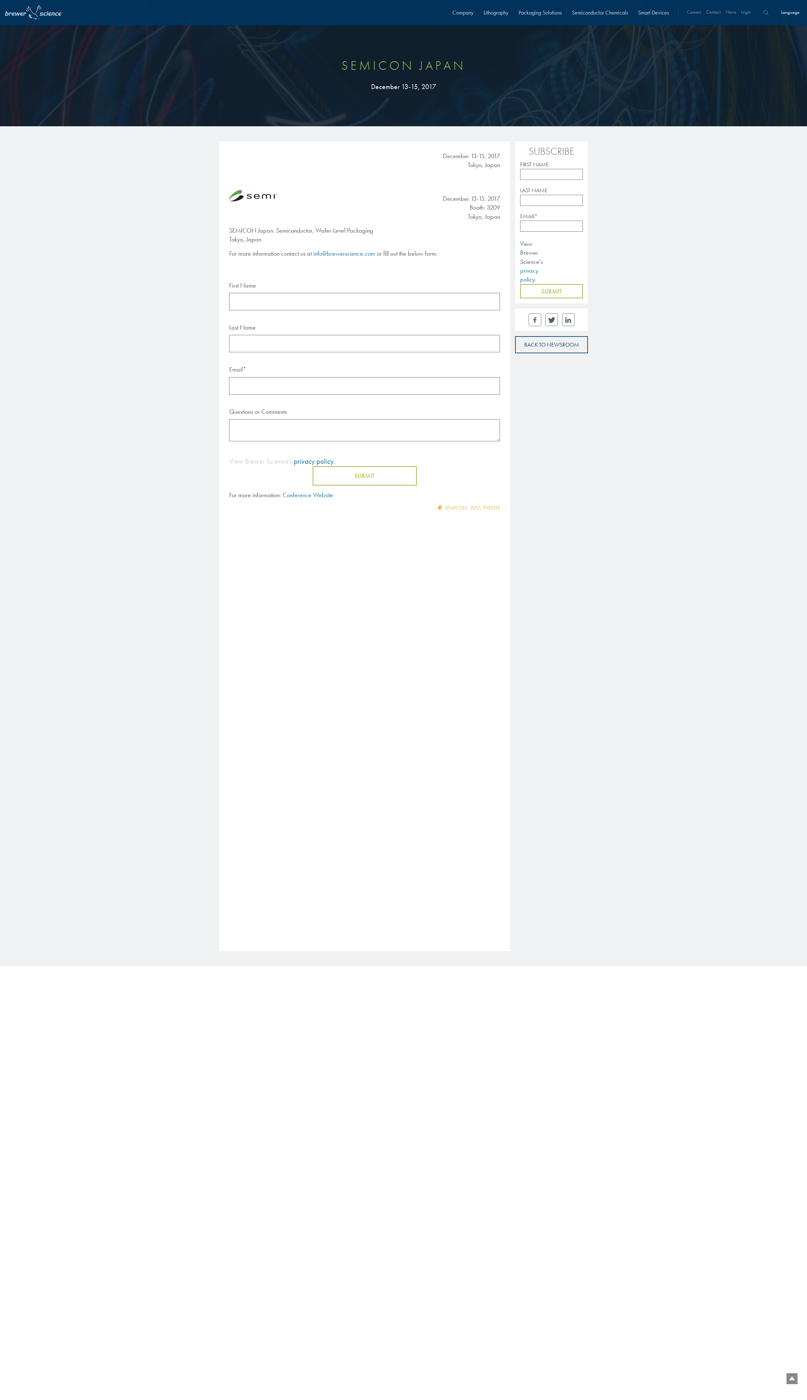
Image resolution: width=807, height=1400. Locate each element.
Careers (694, 12)
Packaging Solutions (540, 12)
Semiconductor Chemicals (600, 12)
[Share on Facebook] (535, 319)
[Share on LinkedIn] (568, 319)
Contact (713, 12)
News (731, 12)
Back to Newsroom (551, 344)
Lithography (496, 12)
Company (462, 12)
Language (790, 12)
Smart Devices (653, 12)
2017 (475, 507)
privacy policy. (314, 461)
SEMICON (456, 507)
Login (746, 12)
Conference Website (308, 495)
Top (792, 1378)
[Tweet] (551, 319)
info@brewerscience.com (344, 253)
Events (492, 507)
